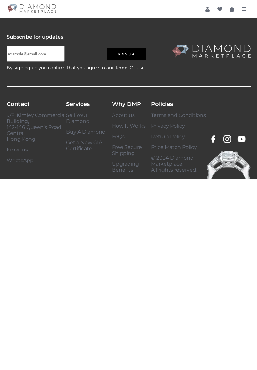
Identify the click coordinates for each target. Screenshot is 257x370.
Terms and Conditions (178, 115)
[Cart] (232, 9)
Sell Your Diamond (78, 118)
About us (123, 115)
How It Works (129, 126)
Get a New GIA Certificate (84, 145)
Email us (17, 150)
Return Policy (168, 137)
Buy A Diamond (86, 132)
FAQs (118, 137)
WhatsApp (20, 160)
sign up (126, 54)
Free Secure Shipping (127, 150)
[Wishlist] (219, 9)
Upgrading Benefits (125, 167)
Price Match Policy (174, 147)
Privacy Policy (168, 126)
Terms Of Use (129, 68)
